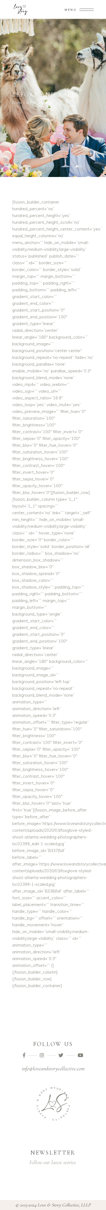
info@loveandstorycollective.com (53, 1068)
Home (17, 102)
